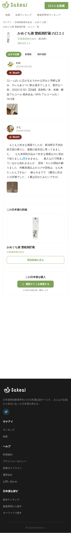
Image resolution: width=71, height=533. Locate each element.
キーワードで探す (12, 512)
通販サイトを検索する (37, 283)
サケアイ (7, 22)
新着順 (28, 54)
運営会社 (7, 474)
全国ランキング (23, 14)
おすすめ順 (13, 54)
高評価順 (41, 54)
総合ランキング (11, 499)
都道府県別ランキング (49, 14)
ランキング (9, 429)
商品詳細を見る (35, 259)
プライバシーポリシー (15, 461)
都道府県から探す (12, 506)
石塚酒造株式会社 (23, 22)
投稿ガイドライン (12, 467)
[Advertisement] (35, 330)
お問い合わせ (10, 481)
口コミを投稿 (56, 5)
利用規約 (7, 454)
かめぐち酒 (40, 22)
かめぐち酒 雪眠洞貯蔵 (14, 26)
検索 (7, 14)
